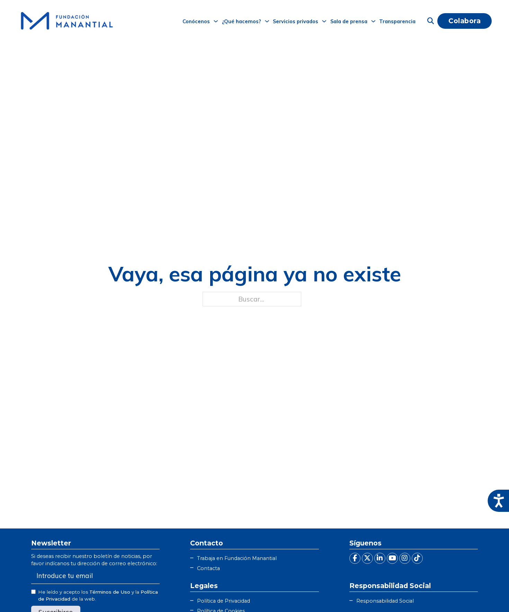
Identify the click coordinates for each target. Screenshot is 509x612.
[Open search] (430, 21)
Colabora (464, 21)
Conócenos (196, 21)
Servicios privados (295, 21)
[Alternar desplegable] (215, 21)
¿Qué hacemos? (241, 21)
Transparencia (397, 21)
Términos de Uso (109, 592)
